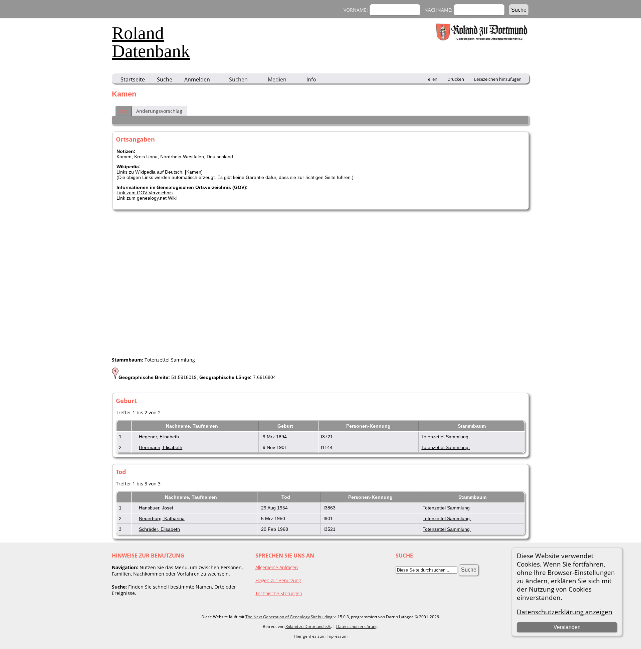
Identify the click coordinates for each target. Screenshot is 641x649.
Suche (164, 79)
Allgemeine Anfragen (276, 567)
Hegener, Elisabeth (159, 436)
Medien (277, 79)
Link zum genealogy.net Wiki (147, 198)
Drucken (455, 79)
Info (311, 79)
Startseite (133, 79)
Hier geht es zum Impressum (321, 636)
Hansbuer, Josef (156, 507)
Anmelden (197, 79)
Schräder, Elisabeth (159, 529)
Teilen (431, 79)
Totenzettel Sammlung (445, 436)
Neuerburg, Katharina (162, 518)
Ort (123, 111)
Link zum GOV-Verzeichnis (145, 192)
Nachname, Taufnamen (192, 426)
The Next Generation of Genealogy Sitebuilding (289, 617)
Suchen (238, 79)
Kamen (193, 172)
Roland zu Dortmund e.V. (308, 626)
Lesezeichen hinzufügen (497, 79)
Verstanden (567, 627)
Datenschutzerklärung (357, 626)
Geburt (285, 426)
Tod (286, 497)
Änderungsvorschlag (159, 111)
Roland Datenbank (151, 42)
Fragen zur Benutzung (278, 580)
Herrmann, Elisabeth (160, 447)
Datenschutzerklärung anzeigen (564, 612)
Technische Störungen (278, 593)
